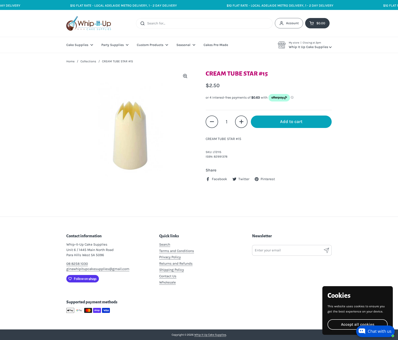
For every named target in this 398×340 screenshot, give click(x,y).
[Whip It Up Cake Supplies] (88, 23)
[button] (305, 45)
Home (70, 61)
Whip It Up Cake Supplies (210, 334)
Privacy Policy (170, 257)
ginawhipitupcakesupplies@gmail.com (97, 269)
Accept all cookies (357, 324)
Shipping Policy (171, 270)
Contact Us (167, 276)
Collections (88, 61)
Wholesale (167, 282)
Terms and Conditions (176, 251)
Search (164, 244)
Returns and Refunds (176, 263)
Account (292, 23)
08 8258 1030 (77, 264)
